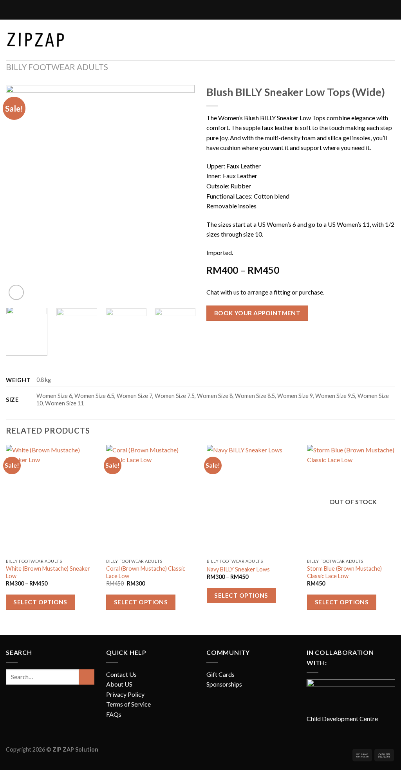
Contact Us (121, 674)
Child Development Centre (342, 718)
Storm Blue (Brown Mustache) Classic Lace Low (344, 572)
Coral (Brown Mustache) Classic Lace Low (145, 572)
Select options (40, 602)
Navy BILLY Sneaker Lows (238, 569)
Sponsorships (224, 684)
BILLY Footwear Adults (57, 67)
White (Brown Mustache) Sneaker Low (48, 572)
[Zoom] (16, 292)
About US (119, 684)
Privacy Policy (125, 694)
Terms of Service (128, 704)
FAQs (113, 714)
